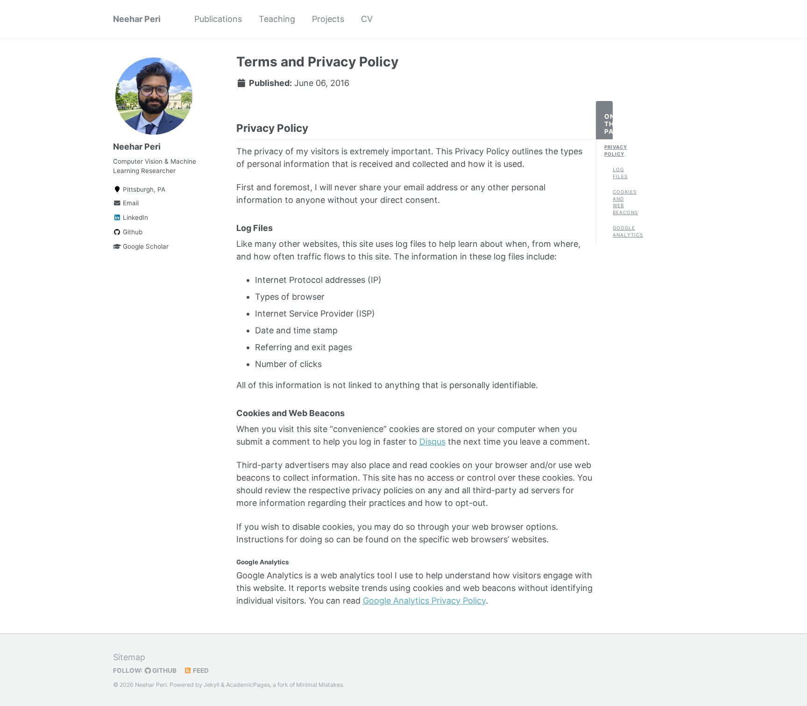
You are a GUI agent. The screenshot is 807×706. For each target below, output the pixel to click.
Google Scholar (145, 246)
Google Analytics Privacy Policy (424, 600)
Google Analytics (617, 231)
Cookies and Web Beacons (617, 202)
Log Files (617, 172)
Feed (200, 670)
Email (130, 203)
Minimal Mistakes (319, 684)
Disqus (432, 442)
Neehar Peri (137, 19)
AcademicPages (248, 684)
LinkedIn (134, 217)
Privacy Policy (608, 150)
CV (367, 19)
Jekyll (211, 684)
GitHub (164, 670)
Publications (218, 19)
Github (131, 232)
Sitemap (129, 657)
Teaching (277, 19)
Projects (328, 19)
